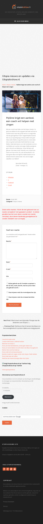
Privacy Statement (8, 502)
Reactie (9, 241)
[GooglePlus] (7, 469)
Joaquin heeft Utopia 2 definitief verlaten (13, 341)
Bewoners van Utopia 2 (8, 343)
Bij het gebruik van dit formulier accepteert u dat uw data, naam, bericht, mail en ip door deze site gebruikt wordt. (20, 286)
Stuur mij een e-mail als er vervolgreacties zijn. (22, 292)
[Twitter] (11, 469)
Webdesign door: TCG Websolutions (12, 511)
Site (7, 276)
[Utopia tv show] (21, 9)
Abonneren (8, 397)
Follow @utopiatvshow (8, 370)
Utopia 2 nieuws (11, 85)
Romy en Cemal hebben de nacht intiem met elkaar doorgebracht (20, 348)
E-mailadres (5, 388)
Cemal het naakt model (8, 339)
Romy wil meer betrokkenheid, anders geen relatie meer (17, 346)
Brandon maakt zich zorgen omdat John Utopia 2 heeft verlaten (19, 354)
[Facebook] (4, 469)
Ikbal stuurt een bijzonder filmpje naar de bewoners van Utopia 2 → (22, 321)
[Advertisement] (21, 50)
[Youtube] (14, 469)
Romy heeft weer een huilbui (10, 356)
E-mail (8, 269)
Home (4, 85)
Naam (8, 262)
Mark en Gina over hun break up (10, 350)
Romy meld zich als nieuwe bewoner (12, 352)
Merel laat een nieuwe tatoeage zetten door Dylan (15, 358)
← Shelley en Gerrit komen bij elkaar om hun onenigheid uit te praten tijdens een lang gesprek (21, 327)
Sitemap (5, 506)
